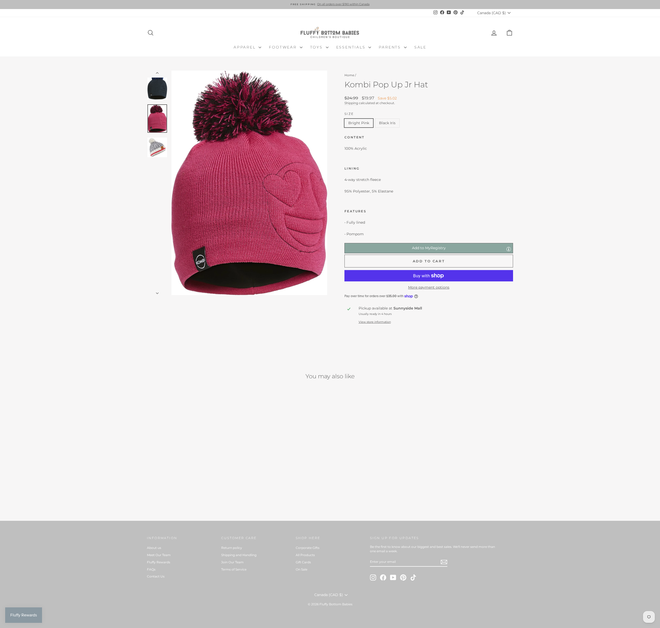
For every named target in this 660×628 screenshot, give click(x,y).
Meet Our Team (159, 555)
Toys (317, 47)
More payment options (428, 287)
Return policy (231, 548)
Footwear (283, 47)
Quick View (190, 474)
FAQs (151, 569)
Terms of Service (233, 569)
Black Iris (387, 123)
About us (154, 548)
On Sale (301, 569)
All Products (305, 555)
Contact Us (155, 576)
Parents (390, 47)
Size (349, 114)
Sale (420, 47)
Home (349, 75)
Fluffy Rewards (158, 562)
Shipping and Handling (239, 555)
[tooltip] (509, 249)
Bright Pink (358, 123)
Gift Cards (303, 562)
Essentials (351, 47)
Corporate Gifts (307, 548)
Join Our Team (232, 562)
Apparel (245, 47)
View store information (375, 322)
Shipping (351, 103)
